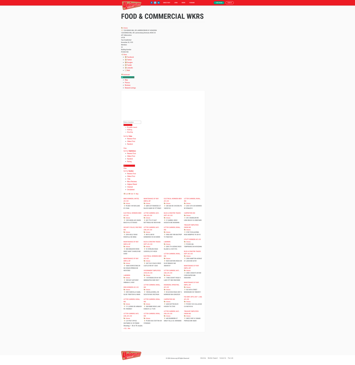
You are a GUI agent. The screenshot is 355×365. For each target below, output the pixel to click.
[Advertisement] (177, 343)
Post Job (230, 358)
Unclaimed (130, 190)
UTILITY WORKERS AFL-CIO (192, 239)
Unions (125, 28)
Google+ (130, 62)
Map (126, 80)
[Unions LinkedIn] (158, 3)
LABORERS (167, 242)
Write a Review (130, 166)
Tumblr (129, 65)
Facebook (130, 57)
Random (130, 144)
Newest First (131, 139)
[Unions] (131, 5)
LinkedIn (130, 68)
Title (128, 179)
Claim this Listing (128, 77)
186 (128, 328)
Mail (128, 70)
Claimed (130, 187)
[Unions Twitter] (155, 3)
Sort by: (128, 136)
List (126, 194)
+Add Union (219, 3)
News (183, 3)
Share (125, 54)
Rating (129, 161)
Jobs (176, 3)
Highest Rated (132, 184)
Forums (192, 3)
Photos (127, 83)
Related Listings (130, 88)
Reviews (127, 85)
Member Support (213, 358)
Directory (166, 3)
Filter (125, 148)
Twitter (129, 60)
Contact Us (223, 358)
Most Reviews (132, 181)
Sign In (230, 3)
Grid (131, 194)
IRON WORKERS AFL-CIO (131, 287)
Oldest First (131, 141)
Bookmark (126, 74)
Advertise (203, 358)
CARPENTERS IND (189, 213)
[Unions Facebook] (151, 3)
